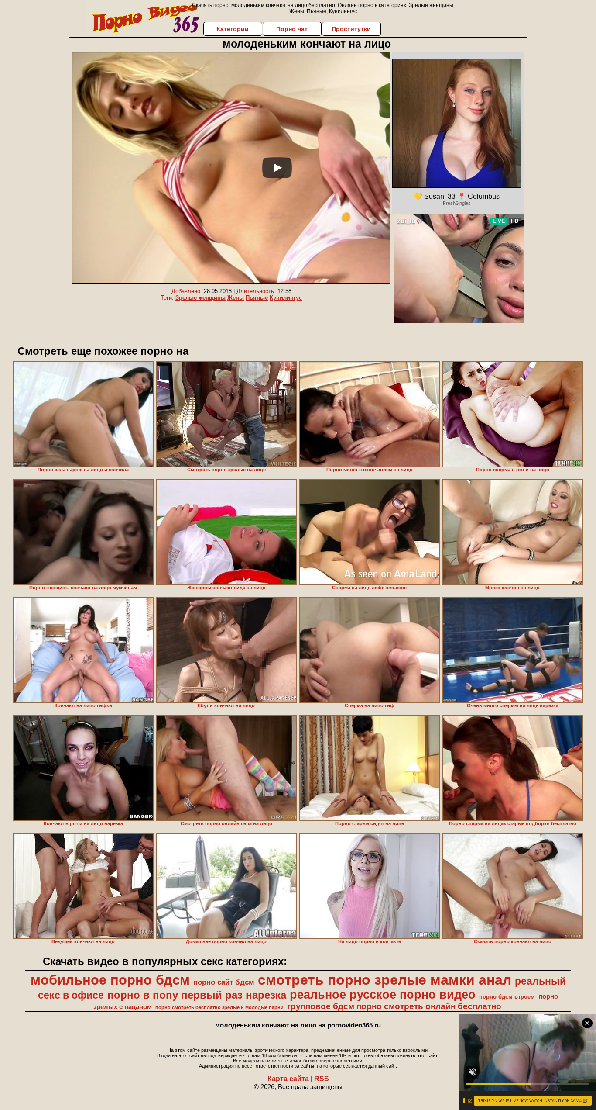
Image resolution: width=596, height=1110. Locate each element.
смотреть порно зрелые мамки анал (384, 980)
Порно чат (292, 28)
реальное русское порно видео (383, 994)
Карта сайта (288, 1078)
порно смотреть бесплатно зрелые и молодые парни (219, 1007)
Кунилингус (286, 297)
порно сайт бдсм (223, 982)
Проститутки (351, 28)
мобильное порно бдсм (110, 979)
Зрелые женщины (200, 297)
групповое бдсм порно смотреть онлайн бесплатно (394, 1006)
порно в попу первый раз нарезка (196, 995)
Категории (232, 28)
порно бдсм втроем (507, 996)
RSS (321, 1078)
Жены (235, 297)
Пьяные (257, 297)
